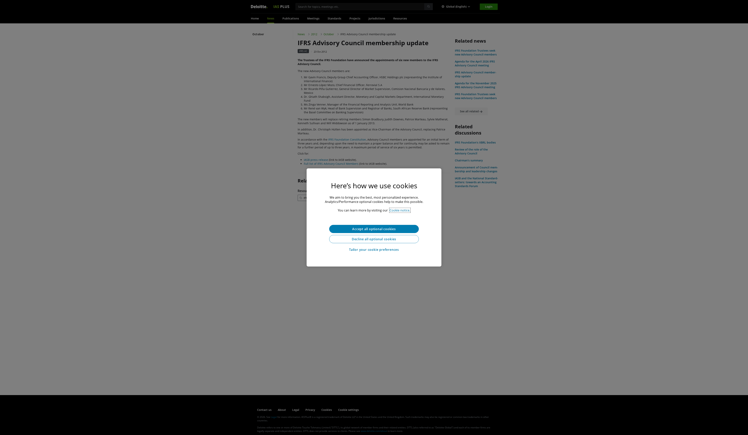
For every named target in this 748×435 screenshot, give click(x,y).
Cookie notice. (400, 210)
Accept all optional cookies (374, 229)
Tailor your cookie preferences (374, 249)
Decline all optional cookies (374, 239)
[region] (374, 217)
